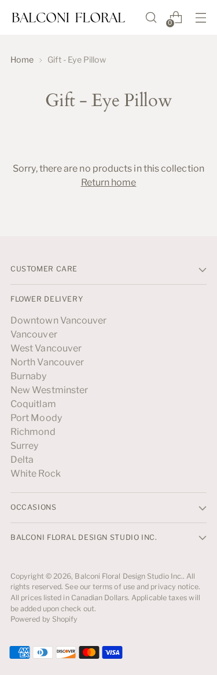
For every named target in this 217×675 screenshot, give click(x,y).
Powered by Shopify (44, 619)
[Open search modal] (151, 18)
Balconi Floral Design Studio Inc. (129, 576)
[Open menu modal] (200, 18)
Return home (109, 182)
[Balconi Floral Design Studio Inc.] (68, 17)
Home (22, 59)
